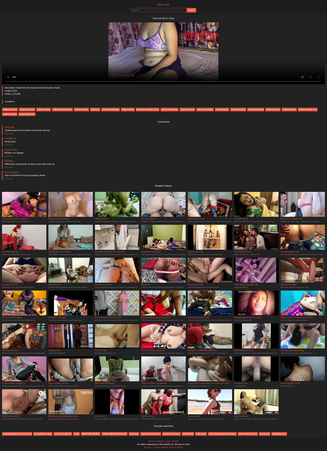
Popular (160, 441)
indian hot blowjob (110, 109)
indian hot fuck (289, 109)
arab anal (134, 434)
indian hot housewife (62, 109)
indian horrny (128, 109)
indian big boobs (26, 114)
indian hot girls (9, 114)
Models (175, 441)
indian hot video (27, 109)
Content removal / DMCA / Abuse (168, 447)
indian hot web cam (308, 109)
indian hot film (43, 109)
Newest (152, 441)
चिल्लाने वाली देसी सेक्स (90, 434)
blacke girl (264, 434)
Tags (168, 441)
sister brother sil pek (248, 434)
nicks (76, 434)
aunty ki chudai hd (63, 434)
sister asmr (201, 434)
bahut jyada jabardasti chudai (222, 434)
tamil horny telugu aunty (147, 109)
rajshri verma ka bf (171, 434)
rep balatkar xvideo (42, 434)
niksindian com (279, 434)
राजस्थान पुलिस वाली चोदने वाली (114, 434)
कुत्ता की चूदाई (188, 434)
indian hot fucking (169, 109)
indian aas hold (238, 109)
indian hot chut (273, 109)
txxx (163, 4)
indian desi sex (187, 109)
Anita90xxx (10, 101)
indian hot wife (81, 109)
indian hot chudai (205, 109)
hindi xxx (95, 109)
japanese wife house (150, 434)
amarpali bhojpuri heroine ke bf (17, 434)
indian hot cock (10, 109)
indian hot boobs (255, 109)
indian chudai (222, 109)
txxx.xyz (147, 447)
